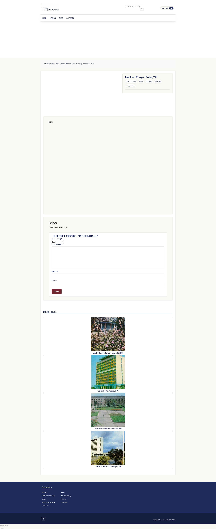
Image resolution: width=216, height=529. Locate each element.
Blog (61, 18)
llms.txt (63, 499)
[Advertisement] (108, 38)
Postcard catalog (48, 496)
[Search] (142, 9)
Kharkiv (68, 64)
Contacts (70, 18)
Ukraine (62, 64)
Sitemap (64, 502)
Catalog (53, 18)
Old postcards (49, 64)
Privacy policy (66, 496)
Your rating (57, 239)
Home (44, 18)
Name (55, 271)
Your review (57, 244)
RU (163, 8)
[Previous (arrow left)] (1, 528)
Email (54, 281)
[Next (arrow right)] (3, 528)
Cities (57, 64)
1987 (130, 86)
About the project (48, 502)
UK (167, 8)
